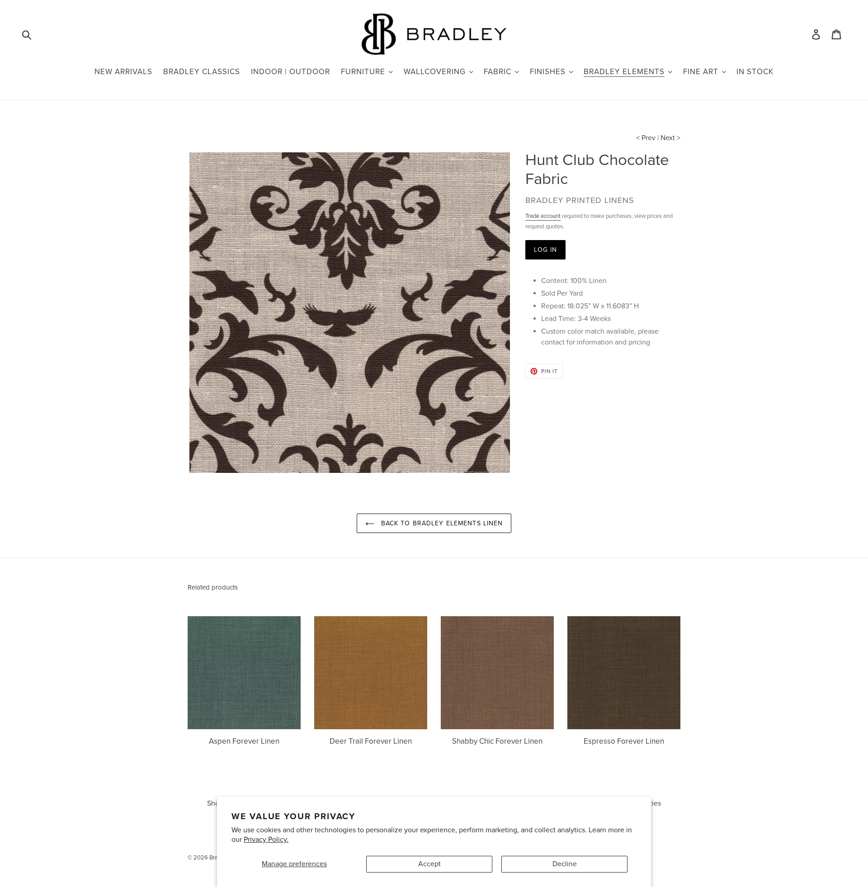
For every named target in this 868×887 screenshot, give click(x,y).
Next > (670, 137)
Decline (564, 863)
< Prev (646, 137)
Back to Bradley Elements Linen (441, 523)
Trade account (543, 216)
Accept (429, 863)
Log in (545, 250)
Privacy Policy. (266, 839)
